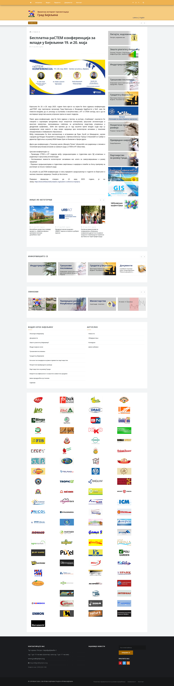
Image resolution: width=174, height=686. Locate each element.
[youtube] (136, 2)
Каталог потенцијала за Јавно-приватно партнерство (49, 360)
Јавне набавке (93, 347)
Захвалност (132, 682)
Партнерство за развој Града (40, 369)
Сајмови (32, 383)
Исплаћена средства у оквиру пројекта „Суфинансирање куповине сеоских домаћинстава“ (40, 232)
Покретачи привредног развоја (41, 365)
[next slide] (103, 200)
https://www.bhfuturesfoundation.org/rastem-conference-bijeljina (57, 182)
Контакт (79, 2)
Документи (68, 2)
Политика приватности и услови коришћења (109, 682)
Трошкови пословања (37, 351)
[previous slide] (100, 200)
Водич (48, 2)
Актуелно (38, 2)
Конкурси (92, 342)
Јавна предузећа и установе (39, 378)
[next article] (141, 23)
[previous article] (144, 23)
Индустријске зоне (36, 347)
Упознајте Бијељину (37, 334)
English (142, 18)
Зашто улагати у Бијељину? (39, 342)
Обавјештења (32, 22)
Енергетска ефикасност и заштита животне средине (48, 374)
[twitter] (133, 2)
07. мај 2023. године (37, 47)
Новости (92, 334)
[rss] (138, 2)
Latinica (135, 18)
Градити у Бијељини (37, 356)
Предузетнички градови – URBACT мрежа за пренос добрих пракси (67, 231)
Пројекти (57, 2)
